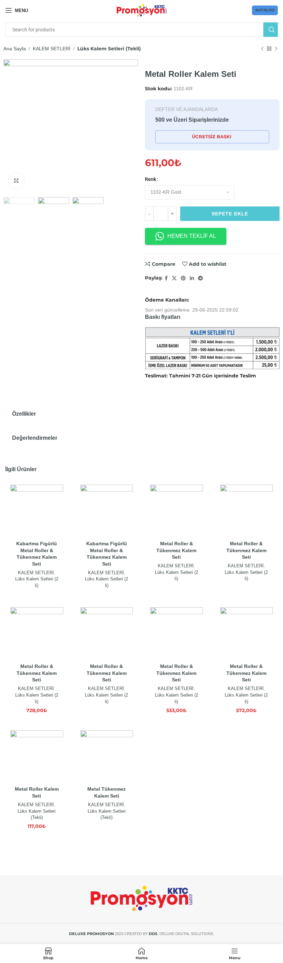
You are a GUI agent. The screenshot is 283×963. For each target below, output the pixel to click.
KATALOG (264, 10)
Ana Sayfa (14, 48)
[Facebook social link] (166, 278)
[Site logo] (142, 10)
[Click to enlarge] (16, 181)
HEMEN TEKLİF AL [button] (191, 236)
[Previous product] (262, 48)
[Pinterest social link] (183, 278)
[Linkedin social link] (192, 278)
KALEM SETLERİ (51, 48)
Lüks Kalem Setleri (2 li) (36, 582)
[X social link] (174, 278)
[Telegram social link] (200, 278)
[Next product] (276, 48)
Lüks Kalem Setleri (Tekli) (109, 48)
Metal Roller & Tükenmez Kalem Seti (176, 550)
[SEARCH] (270, 29)
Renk (150, 179)
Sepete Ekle (230, 213)
